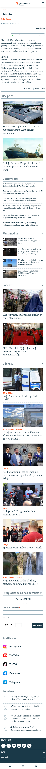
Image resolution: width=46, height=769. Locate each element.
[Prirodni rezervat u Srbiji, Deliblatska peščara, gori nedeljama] (10, 274)
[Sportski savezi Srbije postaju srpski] (23, 530)
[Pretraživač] (36, 766)
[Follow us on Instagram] (19, 746)
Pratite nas (37, 625)
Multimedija (10, 233)
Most (5, 509)
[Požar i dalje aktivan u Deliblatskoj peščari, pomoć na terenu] (10, 242)
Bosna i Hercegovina (12, 429)
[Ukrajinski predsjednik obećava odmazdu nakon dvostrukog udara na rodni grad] (10, 263)
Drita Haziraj (6, 19)
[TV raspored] (29, 746)
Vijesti (4, 10)
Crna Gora (8, 393)
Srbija (5, 469)
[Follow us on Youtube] (14, 746)
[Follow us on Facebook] (3, 746)
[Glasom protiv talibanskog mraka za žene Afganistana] (23, 300)
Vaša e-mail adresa (11, 608)
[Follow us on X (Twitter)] (8, 746)
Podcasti (8, 285)
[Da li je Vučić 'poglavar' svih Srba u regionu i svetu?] (23, 494)
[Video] (9, 766)
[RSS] (24, 746)
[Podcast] (23, 766)
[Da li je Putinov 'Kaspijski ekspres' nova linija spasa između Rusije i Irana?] (23, 149)
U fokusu (8, 363)
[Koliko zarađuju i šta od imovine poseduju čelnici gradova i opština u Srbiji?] (23, 455)
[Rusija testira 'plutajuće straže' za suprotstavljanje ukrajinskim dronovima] (23, 112)
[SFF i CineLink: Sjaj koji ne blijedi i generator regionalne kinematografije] (23, 334)
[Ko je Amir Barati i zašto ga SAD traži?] (23, 379)
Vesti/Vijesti (10, 179)
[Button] (40, 28)
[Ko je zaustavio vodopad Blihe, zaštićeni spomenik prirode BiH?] (23, 563)
